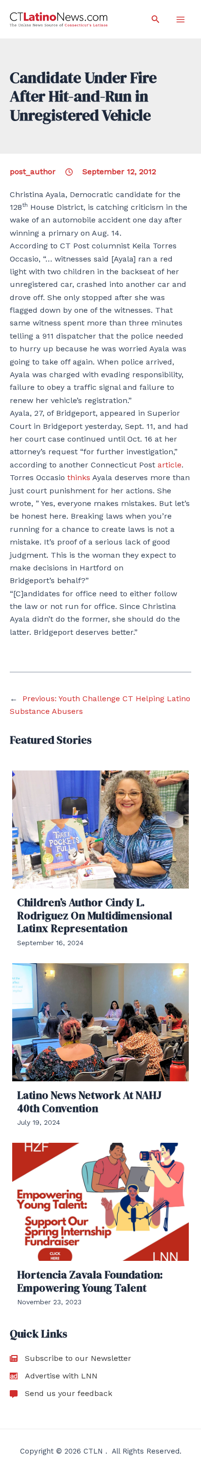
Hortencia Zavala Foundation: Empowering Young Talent (90, 1281)
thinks (78, 477)
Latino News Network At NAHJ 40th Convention (89, 1101)
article (169, 464)
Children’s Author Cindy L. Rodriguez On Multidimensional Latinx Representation (94, 915)
